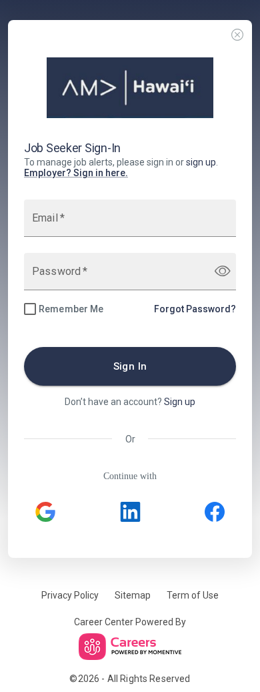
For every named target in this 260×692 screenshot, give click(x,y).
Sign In (130, 366)
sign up (201, 162)
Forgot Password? (195, 309)
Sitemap (133, 595)
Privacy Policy (70, 595)
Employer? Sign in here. (76, 172)
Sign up (179, 401)
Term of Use (193, 595)
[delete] (237, 35)
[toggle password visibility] (222, 271)
